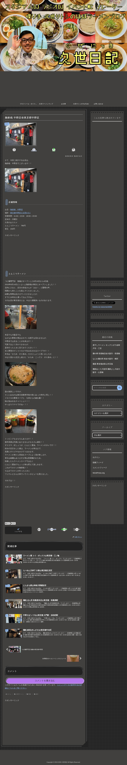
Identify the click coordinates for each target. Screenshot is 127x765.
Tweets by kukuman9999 (102, 307)
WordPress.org (99, 473)
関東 (14, 523)
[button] (73, 150)
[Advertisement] (63, 86)
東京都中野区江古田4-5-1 (20, 213)
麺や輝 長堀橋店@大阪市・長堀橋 (106, 354)
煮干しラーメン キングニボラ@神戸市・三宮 (106, 346)
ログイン (96, 457)
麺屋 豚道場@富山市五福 (103, 364)
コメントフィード (100, 468)
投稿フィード (98, 463)
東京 (8, 523)
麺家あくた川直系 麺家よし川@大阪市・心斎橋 (106, 370)
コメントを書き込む (45, 680)
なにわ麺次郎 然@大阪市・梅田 (105, 359)
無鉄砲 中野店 (16, 210)
